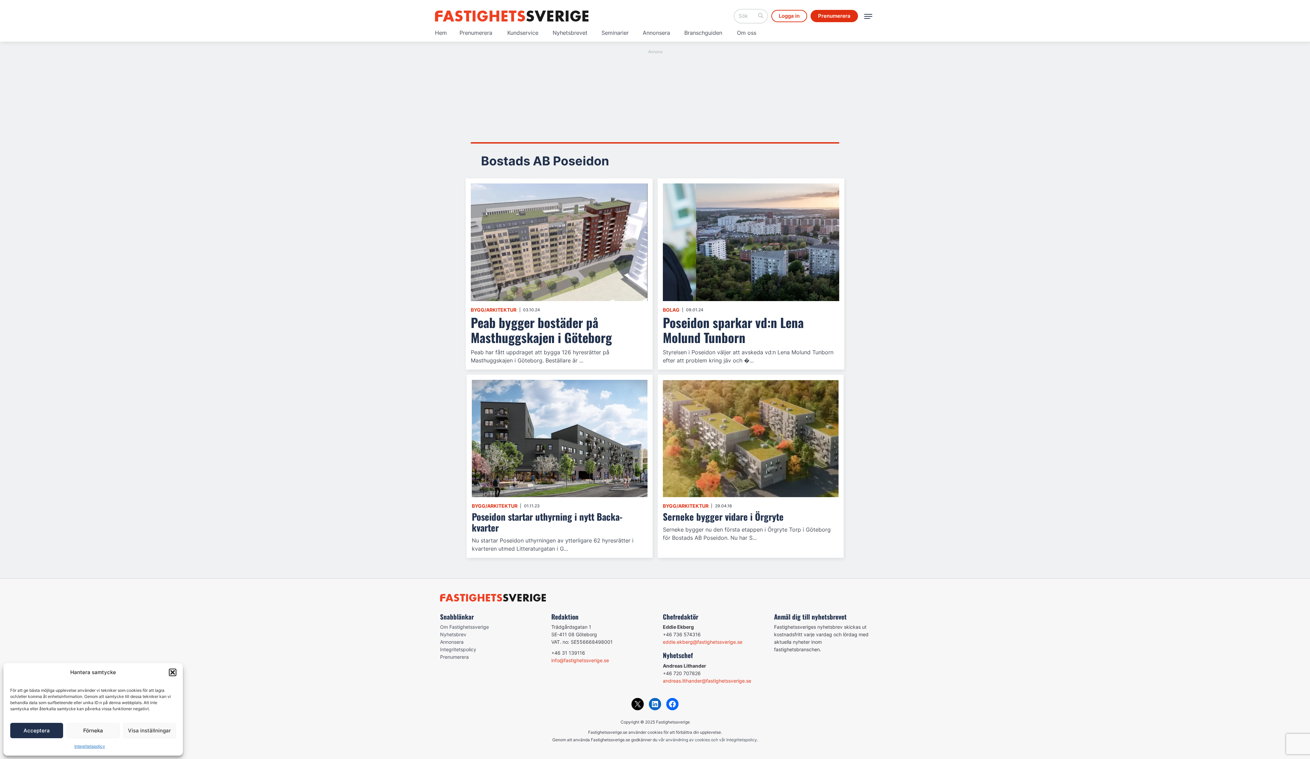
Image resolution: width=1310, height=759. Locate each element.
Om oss (746, 32)
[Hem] (511, 16)
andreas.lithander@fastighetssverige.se (707, 681)
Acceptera (37, 730)
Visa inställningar (149, 730)
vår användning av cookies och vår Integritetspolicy (707, 739)
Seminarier (615, 32)
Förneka (93, 730)
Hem (441, 32)
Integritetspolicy (89, 746)
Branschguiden (703, 32)
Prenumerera (476, 32)
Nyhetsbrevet (570, 32)
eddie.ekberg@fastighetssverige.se (702, 642)
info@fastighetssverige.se (580, 660)
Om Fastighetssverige (464, 627)
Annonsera (656, 32)
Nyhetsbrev (453, 634)
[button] (172, 672)
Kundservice (522, 32)
